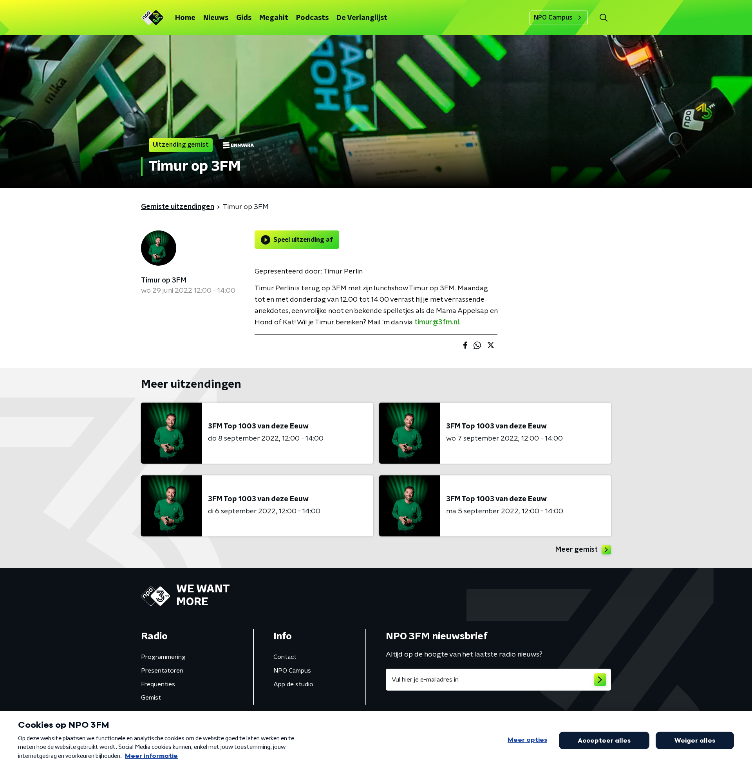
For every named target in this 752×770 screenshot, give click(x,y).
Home (185, 18)
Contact (284, 657)
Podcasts (312, 18)
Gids (243, 18)
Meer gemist (576, 549)
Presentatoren (162, 670)
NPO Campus (553, 17)
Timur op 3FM (163, 280)
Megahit (273, 18)
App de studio (293, 684)
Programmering (163, 657)
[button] (603, 18)
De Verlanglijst (361, 18)
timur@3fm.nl (436, 322)
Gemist (151, 697)
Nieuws (215, 18)
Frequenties (158, 684)
